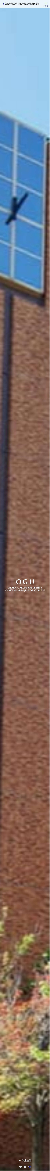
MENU (46, 6)
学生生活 (26, 1160)
